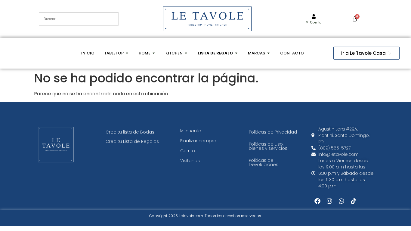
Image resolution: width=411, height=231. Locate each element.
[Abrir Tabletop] (127, 53)
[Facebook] (317, 201)
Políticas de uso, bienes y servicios (268, 146)
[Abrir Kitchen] (186, 53)
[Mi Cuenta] (313, 16)
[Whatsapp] (341, 201)
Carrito (187, 151)
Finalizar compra (198, 141)
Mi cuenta (190, 131)
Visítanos (190, 161)
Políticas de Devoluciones (263, 162)
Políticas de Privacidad (273, 132)
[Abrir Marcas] (268, 53)
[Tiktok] (354, 201)
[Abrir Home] (154, 53)
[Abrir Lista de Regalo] (236, 53)
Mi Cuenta (314, 22)
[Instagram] (329, 201)
